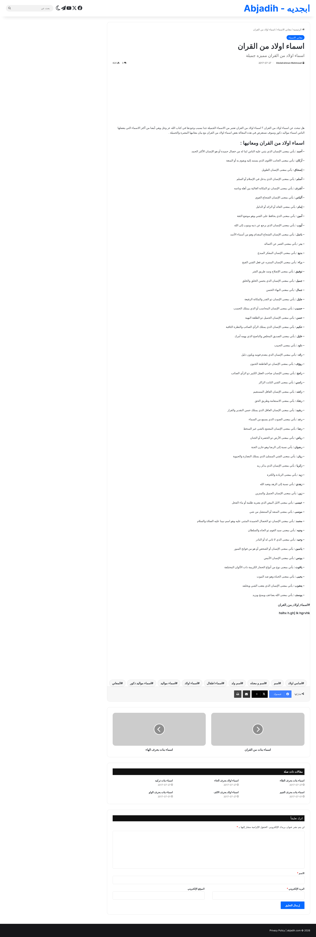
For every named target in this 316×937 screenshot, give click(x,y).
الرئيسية (297, 29)
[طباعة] (237, 694)
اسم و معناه (257, 683)
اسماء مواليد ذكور (140, 683)
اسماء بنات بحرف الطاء (292, 780)
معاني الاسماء (284, 29)
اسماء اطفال (214, 683)
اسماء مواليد (168, 683)
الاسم (300, 873)
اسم (276, 683)
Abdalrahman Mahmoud (289, 63)
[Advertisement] (208, 94)
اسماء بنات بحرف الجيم (292, 792)
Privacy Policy (277, 930)
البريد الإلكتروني (295, 888)
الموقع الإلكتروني (196, 888)
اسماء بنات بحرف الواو (161, 792)
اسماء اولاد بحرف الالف (226, 792)
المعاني (116, 683)
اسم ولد (236, 683)
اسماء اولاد (191, 683)
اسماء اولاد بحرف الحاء (226, 780)
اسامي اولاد (295, 683)
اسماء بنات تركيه (164, 780)
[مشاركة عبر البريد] (246, 694)
